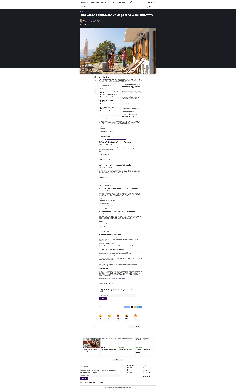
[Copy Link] (91, 25)
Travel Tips (111, 283)
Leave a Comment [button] (136, 326)
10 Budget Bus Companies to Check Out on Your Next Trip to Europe (144, 351)
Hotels (90, 382)
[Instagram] (150, 2)
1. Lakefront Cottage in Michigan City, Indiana (109, 91)
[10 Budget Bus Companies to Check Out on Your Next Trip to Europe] (144, 343)
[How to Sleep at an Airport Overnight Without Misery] (91, 343)
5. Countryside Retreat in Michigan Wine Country (108, 104)
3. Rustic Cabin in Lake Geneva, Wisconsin (108, 97)
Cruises (103, 347)
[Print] (93, 25)
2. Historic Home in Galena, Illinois (109, 94)
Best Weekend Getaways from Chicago (117, 278)
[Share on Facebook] (85, 25)
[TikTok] (151, 2)
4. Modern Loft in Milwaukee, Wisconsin (107, 101)
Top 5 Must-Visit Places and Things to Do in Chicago (116, 138)
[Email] (95, 86)
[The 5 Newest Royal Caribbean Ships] (109, 343)
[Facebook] (146, 2)
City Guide (106, 283)
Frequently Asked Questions (108, 110)
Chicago (82, 11)
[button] (145, 6)
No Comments (98, 20)
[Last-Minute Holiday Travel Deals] (127, 343)
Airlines (85, 347)
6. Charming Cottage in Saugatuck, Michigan (108, 108)
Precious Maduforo (90, 20)
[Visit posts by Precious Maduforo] (82, 21)
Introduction (104, 88)
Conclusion (104, 112)
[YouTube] (148, 2)
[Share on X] (88, 25)
